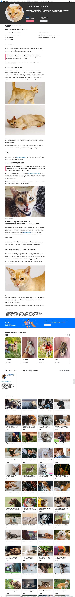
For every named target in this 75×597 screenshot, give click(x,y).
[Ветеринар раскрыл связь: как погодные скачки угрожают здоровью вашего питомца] (45, 586)
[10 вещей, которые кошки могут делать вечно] (45, 504)
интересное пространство (34, 173)
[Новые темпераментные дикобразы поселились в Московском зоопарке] (13, 406)
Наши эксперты (26, 596)
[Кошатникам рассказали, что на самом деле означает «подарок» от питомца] (62, 423)
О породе (8, 25)
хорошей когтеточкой (21, 157)
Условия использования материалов (35, 596)
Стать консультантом (70, 596)
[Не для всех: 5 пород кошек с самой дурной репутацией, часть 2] (62, 521)
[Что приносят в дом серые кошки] (45, 439)
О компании (5, 596)
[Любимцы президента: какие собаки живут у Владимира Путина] (13, 439)
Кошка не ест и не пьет (6, 381)
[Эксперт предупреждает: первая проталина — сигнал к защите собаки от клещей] (29, 570)
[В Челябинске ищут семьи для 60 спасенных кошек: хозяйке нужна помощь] (62, 488)
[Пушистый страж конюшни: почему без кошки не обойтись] (29, 537)
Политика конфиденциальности (55, 596)
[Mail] (1, 1)
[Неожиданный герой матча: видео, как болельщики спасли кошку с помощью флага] (13, 570)
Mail (1, 596)
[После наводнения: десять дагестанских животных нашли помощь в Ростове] (13, 554)
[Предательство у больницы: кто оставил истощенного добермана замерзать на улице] (13, 504)
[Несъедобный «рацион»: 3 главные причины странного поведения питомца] (29, 554)
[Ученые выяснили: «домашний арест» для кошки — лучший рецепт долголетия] (13, 455)
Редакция (21, 596)
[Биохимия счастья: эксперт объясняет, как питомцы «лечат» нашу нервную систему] (29, 504)
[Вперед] (68, 335)
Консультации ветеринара (17, 25)
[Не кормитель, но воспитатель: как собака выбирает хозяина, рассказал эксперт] (45, 488)
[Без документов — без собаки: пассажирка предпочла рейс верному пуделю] (13, 423)
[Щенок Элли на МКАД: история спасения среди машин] (29, 439)
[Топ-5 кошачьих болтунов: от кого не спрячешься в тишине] (62, 504)
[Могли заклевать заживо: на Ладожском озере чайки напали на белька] (29, 406)
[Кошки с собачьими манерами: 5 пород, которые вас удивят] (13, 586)
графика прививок (26, 232)
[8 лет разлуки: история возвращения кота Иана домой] (45, 423)
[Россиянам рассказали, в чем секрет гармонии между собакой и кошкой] (45, 537)
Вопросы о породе (16, 370)
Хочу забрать (8, 362)
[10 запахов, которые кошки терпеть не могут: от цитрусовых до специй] (62, 472)
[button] (25, 93)
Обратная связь (63, 596)
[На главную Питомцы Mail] (5, 1)
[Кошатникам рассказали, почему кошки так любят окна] (13, 472)
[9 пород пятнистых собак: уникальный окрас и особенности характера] (45, 521)
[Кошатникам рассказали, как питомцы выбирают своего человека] (62, 455)
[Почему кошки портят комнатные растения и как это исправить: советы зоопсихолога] (45, 554)
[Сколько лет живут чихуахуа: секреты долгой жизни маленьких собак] (29, 472)
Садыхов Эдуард (10, 374)
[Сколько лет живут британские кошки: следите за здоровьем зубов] (29, 586)
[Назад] (65, 335)
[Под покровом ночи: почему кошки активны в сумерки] (62, 554)
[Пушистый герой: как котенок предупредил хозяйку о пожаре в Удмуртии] (62, 570)
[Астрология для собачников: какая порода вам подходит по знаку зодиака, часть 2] (13, 521)
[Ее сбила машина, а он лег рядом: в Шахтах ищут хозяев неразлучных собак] (62, 406)
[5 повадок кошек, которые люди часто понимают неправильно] (29, 521)
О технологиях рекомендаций (45, 596)
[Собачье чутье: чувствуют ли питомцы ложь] (45, 570)
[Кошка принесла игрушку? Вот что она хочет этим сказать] (45, 472)
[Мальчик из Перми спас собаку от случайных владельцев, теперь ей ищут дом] (29, 455)
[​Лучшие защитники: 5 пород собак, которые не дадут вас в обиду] (62, 439)
